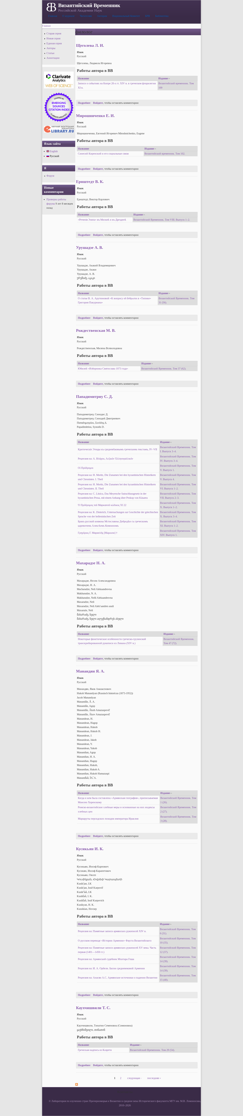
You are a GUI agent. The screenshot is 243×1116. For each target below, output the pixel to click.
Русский (54, 156)
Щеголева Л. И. (90, 45)
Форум (50, 175)
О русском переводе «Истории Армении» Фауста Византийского (114, 940)
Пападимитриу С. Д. (94, 396)
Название (83, 78)
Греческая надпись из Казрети (95, 1050)
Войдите (98, 102)
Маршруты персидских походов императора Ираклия (108, 818)
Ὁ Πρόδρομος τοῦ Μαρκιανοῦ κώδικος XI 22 (102, 505)
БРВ (147, 16)
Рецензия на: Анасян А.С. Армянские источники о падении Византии (117, 977)
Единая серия (54, 43)
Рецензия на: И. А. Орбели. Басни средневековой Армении (111, 968)
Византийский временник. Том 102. (164, 153)
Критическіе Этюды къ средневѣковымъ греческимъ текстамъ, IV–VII (117, 449)
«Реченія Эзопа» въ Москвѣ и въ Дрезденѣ (102, 219)
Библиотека (161, 16)
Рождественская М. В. (96, 330)
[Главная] (51, 7)
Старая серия (53, 33)
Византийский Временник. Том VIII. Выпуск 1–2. (161, 219)
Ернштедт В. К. (90, 181)
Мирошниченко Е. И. (95, 116)
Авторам (102, 16)
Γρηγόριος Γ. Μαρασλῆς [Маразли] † (97, 532)
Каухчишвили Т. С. (93, 1008)
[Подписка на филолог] (76, 1084)
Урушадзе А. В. (89, 247)
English (53, 151)
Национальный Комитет (126, 16)
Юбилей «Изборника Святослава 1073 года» (103, 368)
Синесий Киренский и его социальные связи (103, 153)
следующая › (134, 1078)
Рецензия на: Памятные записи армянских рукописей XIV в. (112, 931)
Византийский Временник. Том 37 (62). (163, 368)
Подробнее (84, 102)
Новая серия (53, 38)
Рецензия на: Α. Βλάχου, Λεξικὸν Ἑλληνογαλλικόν (105, 458)
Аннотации (53, 58)
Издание (163, 78)
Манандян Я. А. (90, 671)
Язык (80, 52)
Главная (52, 16)
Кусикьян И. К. (89, 849)
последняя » (154, 1078)
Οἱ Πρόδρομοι (85, 467)
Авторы (50, 48)
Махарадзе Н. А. (90, 563)
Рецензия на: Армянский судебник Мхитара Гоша (106, 959)
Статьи (50, 53)
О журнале (68, 16)
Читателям (86, 16)
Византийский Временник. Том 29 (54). (152, 1050)
